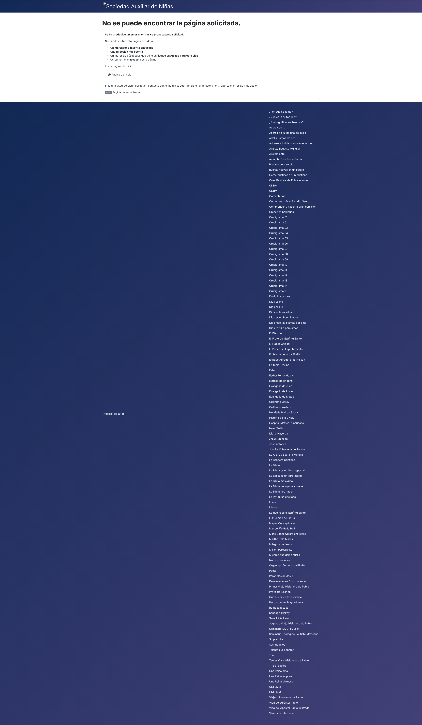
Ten (271, 655)
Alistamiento (277, 153)
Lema (272, 502)
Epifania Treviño (279, 365)
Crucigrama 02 (278, 222)
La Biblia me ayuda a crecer (286, 486)
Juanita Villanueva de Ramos (287, 449)
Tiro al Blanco (277, 665)
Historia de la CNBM (282, 417)
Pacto (272, 570)
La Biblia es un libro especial (287, 470)
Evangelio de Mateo (281, 396)
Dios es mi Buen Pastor (283, 317)
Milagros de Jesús (280, 544)
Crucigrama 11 (278, 270)
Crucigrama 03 (278, 227)
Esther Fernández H (281, 375)
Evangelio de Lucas (281, 391)
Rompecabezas (278, 607)
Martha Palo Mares (281, 539)
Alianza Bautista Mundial (284, 148)
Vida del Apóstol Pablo (283, 702)
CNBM (273, 185)
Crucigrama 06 (278, 243)
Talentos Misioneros (281, 649)
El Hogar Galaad (279, 343)
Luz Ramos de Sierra (282, 518)
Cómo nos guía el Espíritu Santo (289, 201)
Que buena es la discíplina (285, 597)
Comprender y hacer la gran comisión (292, 206)
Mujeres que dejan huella (284, 554)
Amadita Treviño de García (285, 159)
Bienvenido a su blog (282, 164)
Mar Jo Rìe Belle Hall (282, 528)
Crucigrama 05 (278, 238)
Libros (273, 507)
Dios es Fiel (276, 301)
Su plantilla (276, 639)
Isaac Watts (276, 428)
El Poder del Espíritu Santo (286, 349)
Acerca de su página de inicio (287, 132)
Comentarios (277, 196)
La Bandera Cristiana (282, 460)
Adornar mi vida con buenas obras (290, 143)
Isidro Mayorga (278, 433)
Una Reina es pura (280, 676)
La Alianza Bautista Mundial (286, 454)
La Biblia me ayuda (281, 481)
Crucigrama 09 (278, 259)
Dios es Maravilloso (281, 312)
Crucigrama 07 (278, 248)
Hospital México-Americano (286, 423)
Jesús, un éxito (278, 438)
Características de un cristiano (288, 175)
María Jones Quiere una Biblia (287, 533)
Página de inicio (121, 74)
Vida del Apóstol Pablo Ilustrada (289, 708)
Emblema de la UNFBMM (284, 354)
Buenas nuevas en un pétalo (286, 169)
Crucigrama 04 (278, 233)
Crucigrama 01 (278, 217)
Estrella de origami (281, 380)
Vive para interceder (282, 713)
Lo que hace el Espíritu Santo (287, 512)
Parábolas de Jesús (281, 576)
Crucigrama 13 (278, 280)
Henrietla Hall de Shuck (283, 412)
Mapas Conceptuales (282, 523)
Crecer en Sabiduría (281, 212)
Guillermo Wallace (280, 407)
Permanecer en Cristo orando (287, 581)
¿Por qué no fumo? (281, 111)
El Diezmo (275, 333)
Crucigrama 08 (278, 254)
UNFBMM (275, 686)
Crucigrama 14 (278, 285)
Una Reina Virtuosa (281, 681)
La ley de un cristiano (282, 496)
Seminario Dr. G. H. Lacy (284, 628)
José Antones (277, 444)
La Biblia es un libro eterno (285, 475)
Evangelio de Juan (280, 386)
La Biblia (274, 465)
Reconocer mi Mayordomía (286, 602)
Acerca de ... (277, 127)
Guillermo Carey (279, 401)
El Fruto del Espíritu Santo (285, 338)
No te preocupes (279, 560)
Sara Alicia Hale (279, 618)
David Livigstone (279, 296)
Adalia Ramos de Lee (282, 138)
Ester (272, 370)
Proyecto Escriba (280, 591)
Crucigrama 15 (278, 291)
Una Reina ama (278, 671)
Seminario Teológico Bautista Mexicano (293, 634)
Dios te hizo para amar (283, 328)
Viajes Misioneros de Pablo (286, 697)
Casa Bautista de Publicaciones (288, 180)
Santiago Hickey (279, 613)
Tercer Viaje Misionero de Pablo (289, 660)
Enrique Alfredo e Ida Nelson (287, 359)
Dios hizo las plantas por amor (288, 322)
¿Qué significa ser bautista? (286, 122)
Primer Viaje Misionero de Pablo (289, 586)
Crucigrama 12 (278, 275)
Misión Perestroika (280, 549)
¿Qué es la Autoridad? (283, 117)
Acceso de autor (114, 413)
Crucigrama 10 (278, 264)
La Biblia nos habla (281, 491)
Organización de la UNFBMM (287, 565)
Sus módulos (277, 644)
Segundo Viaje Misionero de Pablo (290, 623)
